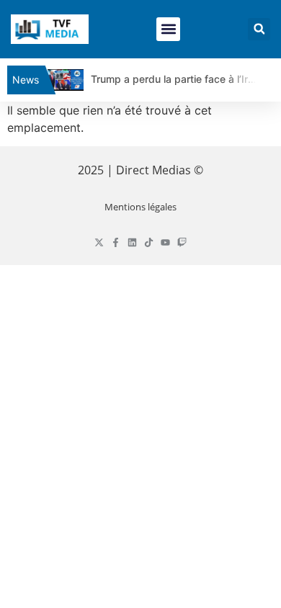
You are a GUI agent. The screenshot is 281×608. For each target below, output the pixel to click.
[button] (168, 29)
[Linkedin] (132, 242)
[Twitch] (182, 242)
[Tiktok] (148, 242)
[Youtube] (165, 242)
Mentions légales (140, 206)
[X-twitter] (99, 242)
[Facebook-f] (115, 242)
